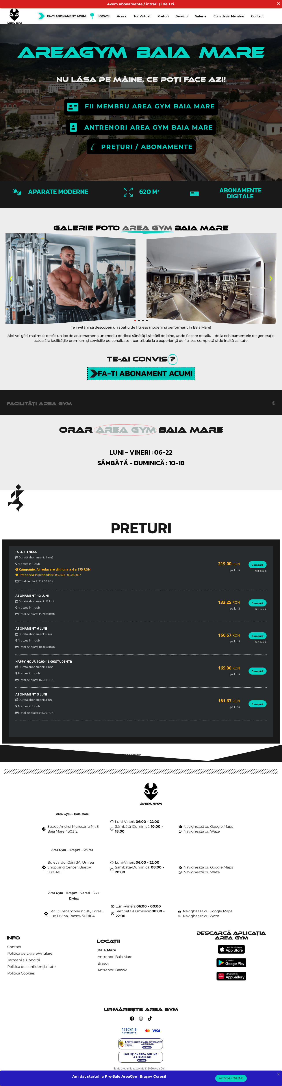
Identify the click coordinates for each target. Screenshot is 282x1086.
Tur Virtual (142, 16)
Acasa (121, 16)
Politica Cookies (21, 973)
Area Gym (160, 1068)
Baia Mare (107, 950)
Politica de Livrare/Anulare (29, 953)
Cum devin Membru (228, 16)
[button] (11, 278)
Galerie (200, 16)
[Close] (278, 3)
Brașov (103, 963)
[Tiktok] (149, 1018)
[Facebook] (132, 1018)
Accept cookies (15, 760)
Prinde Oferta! (231, 1078)
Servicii (182, 16)
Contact (257, 16)
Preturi (163, 16)
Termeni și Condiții (23, 960)
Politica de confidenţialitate (31, 967)
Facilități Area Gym (39, 403)
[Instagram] (141, 1018)
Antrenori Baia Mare (115, 957)
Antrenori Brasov (112, 970)
